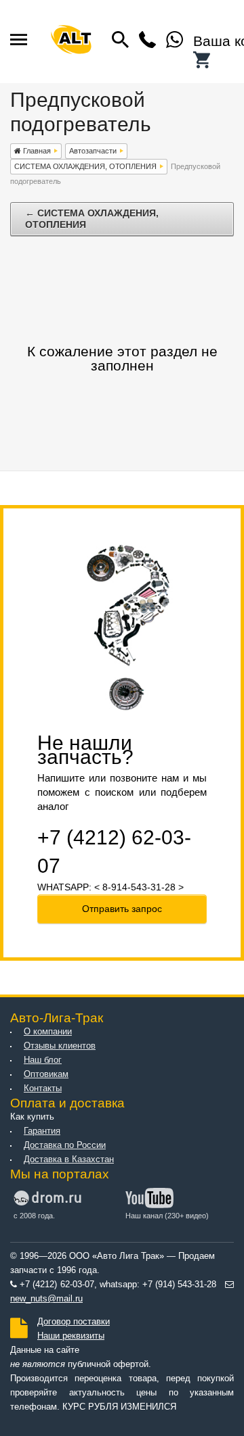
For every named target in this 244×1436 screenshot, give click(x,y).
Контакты (43, 1088)
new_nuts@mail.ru (46, 1298)
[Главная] (71, 41)
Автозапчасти (93, 151)
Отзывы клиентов (60, 1046)
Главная (36, 151)
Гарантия (42, 1131)
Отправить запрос (122, 908)
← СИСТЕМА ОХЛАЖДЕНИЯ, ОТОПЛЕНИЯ (92, 219)
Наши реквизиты (70, 1336)
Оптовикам (46, 1074)
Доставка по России (65, 1145)
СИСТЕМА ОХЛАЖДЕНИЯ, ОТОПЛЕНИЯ (85, 166)
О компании (48, 1031)
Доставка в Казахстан (69, 1159)
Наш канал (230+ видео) (167, 1216)
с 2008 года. (34, 1216)
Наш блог (43, 1060)
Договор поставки (73, 1321)
